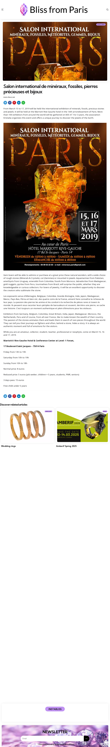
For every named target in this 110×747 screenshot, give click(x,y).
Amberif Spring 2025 (66, 446)
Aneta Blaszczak (9, 97)
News (104, 411)
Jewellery (48, 411)
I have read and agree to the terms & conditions (56, 744)
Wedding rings (8, 446)
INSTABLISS (55, 709)
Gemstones (101, 24)
